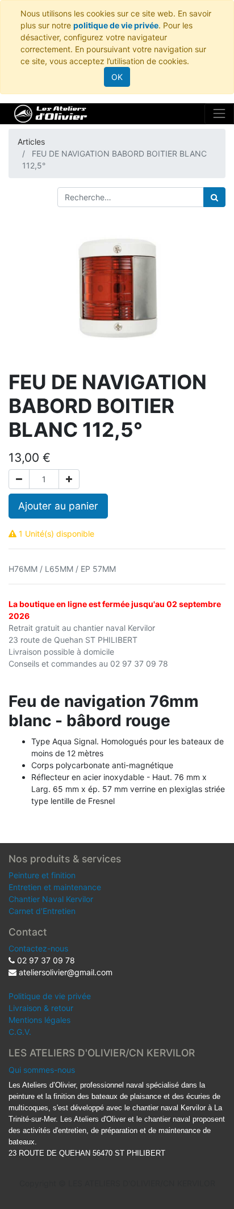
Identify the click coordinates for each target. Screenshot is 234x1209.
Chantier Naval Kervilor (51, 899)
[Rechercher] (214, 197)
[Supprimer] (19, 479)
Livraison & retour (41, 1008)
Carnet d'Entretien (42, 911)
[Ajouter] (69, 479)
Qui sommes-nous (42, 1070)
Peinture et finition (42, 875)
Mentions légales (39, 1020)
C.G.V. (20, 1032)
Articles (31, 141)
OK (117, 77)
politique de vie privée (115, 25)
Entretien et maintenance (55, 887)
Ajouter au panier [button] (58, 506)
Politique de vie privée (50, 996)
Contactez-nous (38, 948)
